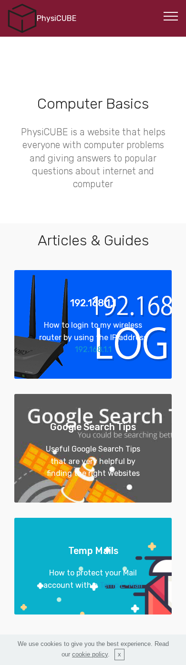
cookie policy (90, 654)
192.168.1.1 (93, 349)
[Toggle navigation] (171, 15)
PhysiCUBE (56, 18)
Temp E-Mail (121, 585)
